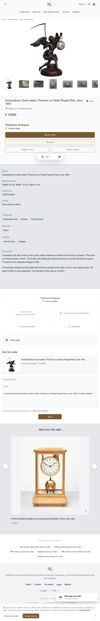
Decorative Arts (12, 19)
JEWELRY (76, 12)
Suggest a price (27, 149)
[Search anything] (5, 4)
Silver (6, 230)
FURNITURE (24, 12)
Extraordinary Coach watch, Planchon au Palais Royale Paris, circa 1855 (53, 359)
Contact (37, 584)
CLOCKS (65, 12)
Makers (68, 584)
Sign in (82, 4)
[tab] (9, 84)
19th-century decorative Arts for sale (34, 546)
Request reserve (73, 149)
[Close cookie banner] (95, 616)
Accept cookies (31, 616)
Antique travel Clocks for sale (50, 556)
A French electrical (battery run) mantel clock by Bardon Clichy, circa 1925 (43, 518)
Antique (22, 241)
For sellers (48, 584)
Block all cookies (11, 616)
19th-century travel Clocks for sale (75, 551)
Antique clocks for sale (47, 551)
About (28, 584)
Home (4, 19)
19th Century (9, 241)
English (43, 590)
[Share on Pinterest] (59, 157)
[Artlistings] (50, 4)
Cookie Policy (84, 610)
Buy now (50, 142)
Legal (59, 584)
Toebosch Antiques (17, 125)
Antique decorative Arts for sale (67, 546)
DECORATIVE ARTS (51, 12)
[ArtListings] (50, 568)
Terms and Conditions (40, 411)
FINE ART (36, 12)
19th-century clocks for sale (21, 551)
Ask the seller (50, 134)
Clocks (21, 19)
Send (50, 416)
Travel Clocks (37, 219)
